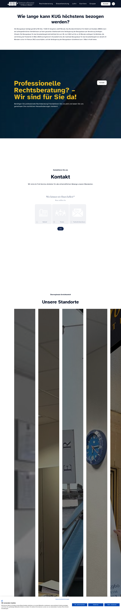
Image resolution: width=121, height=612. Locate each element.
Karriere (83, 4)
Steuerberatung (62, 4)
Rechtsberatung (46, 4)
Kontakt (105, 4)
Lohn (74, 4)
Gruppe (93, 4)
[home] (20, 4)
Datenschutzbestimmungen (62, 599)
